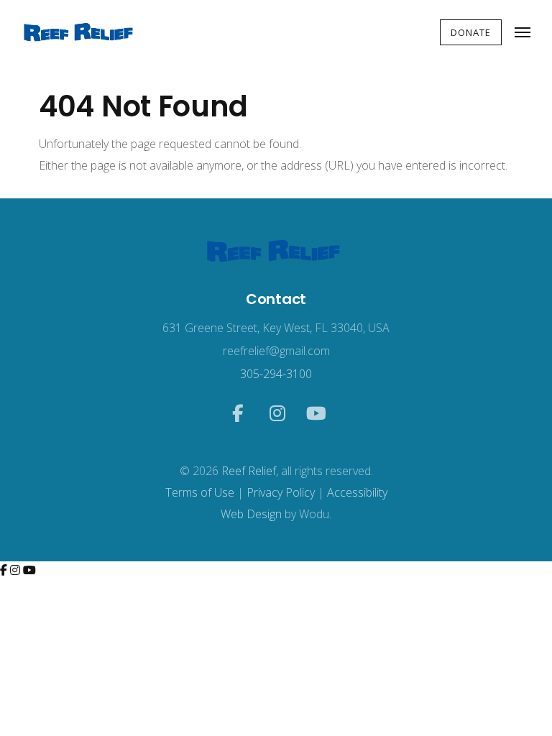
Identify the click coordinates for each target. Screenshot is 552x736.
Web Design (251, 514)
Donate (471, 32)
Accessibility (357, 492)
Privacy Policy (281, 492)
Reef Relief (248, 471)
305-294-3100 (276, 374)
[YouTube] (29, 570)
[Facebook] (5, 570)
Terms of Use (199, 492)
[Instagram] (16, 570)
